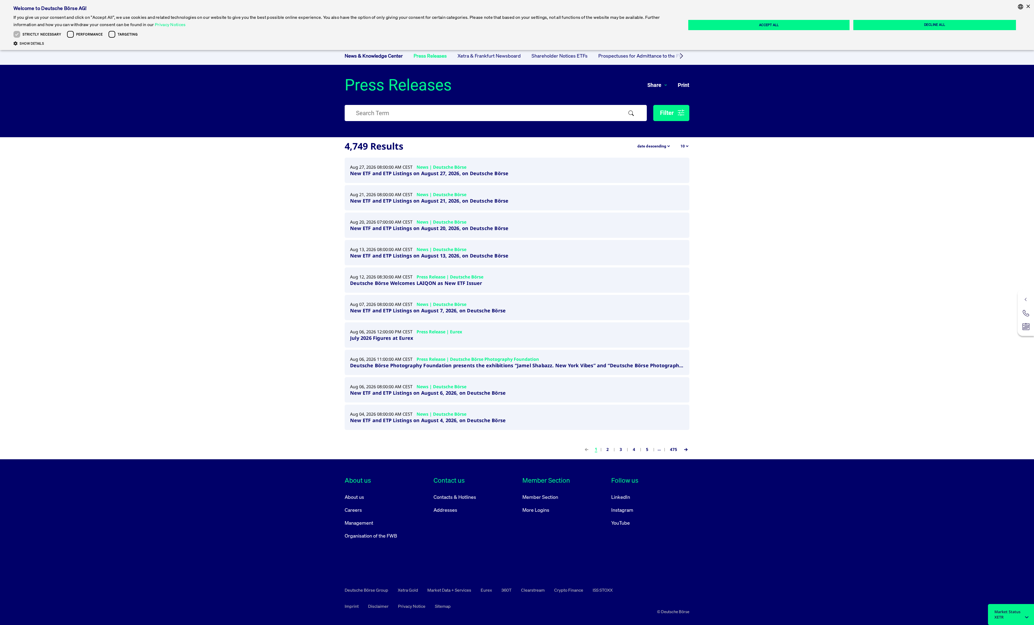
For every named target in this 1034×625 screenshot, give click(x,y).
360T (506, 590)
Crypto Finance (569, 590)
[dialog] (517, 25)
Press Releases (430, 55)
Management (359, 523)
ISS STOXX (603, 590)
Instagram (622, 510)
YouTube (620, 523)
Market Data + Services (449, 590)
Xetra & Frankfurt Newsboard (489, 55)
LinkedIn (620, 497)
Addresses (445, 510)
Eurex (487, 590)
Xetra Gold (408, 590)
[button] (339, 43)
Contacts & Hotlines (455, 497)
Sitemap (443, 606)
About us (354, 497)
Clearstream (533, 590)
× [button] (1028, 7)
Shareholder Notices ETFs (560, 55)
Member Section (540, 497)
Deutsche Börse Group (367, 590)
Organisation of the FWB (371, 535)
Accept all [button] (769, 25)
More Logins (535, 510)
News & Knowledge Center (374, 55)
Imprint (352, 606)
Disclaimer (378, 606)
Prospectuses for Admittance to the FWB (642, 55)
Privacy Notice (412, 606)
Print (683, 85)
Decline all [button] (934, 25)
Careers (353, 510)
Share (655, 85)
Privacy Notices (170, 24)
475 (673, 449)
